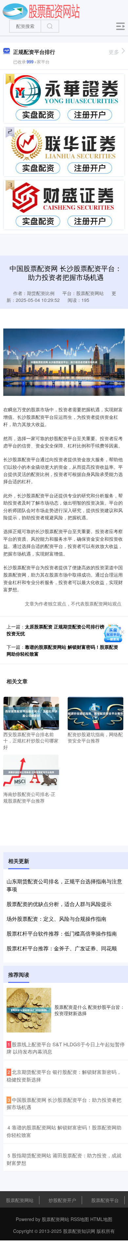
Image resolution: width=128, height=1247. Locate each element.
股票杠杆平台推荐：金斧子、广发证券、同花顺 (62, 948)
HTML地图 (101, 1219)
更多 (114, 52)
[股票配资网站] (41, 11)
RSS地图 (80, 1219)
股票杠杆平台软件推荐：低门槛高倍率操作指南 (62, 933)
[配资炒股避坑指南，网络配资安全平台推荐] (95, 712)
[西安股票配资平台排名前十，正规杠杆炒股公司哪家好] (31, 712)
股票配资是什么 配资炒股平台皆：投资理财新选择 (89, 1010)
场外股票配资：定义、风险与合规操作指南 (56, 918)
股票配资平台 (105, 1200)
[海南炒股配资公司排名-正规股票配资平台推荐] (31, 771)
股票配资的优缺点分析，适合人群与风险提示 (59, 904)
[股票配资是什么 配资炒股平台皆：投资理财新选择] (29, 1010)
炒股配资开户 (62, 1200)
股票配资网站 (19, 1200)
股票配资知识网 (79, 1231)
